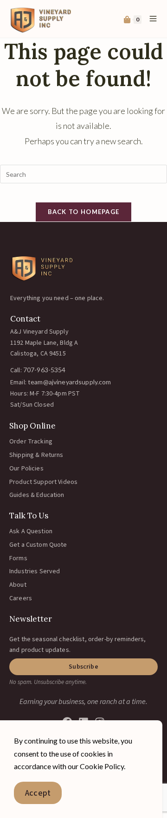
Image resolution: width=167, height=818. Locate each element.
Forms (18, 558)
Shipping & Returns (36, 455)
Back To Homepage (84, 211)
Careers (20, 598)
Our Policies (26, 468)
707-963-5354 (44, 370)
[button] (83, 666)
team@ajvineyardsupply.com (69, 382)
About (17, 585)
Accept (38, 793)
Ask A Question (30, 531)
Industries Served (34, 571)
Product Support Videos (43, 482)
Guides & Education (36, 495)
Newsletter (30, 619)
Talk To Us (28, 515)
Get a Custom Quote (38, 545)
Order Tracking (30, 441)
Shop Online (32, 426)
